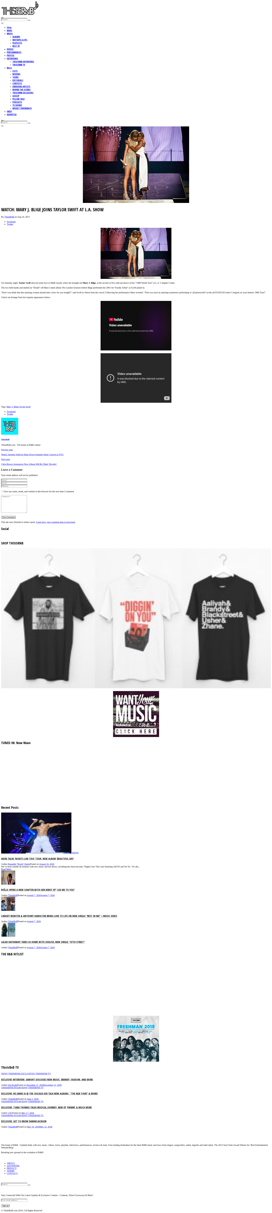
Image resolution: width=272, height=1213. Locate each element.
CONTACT (12, 1173)
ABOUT (11, 1163)
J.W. (10, 1113)
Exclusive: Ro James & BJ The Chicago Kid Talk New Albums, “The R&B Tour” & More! (49, 1093)
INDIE (9, 111)
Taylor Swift (24, 407)
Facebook (11, 221)
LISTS (15, 71)
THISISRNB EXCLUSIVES (22, 92)
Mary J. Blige (13, 407)
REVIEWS (16, 74)
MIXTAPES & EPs (19, 39)
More (9, 67)
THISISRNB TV (18, 64)
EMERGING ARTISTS (21, 86)
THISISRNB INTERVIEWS (23, 61)
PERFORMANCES (14, 52)
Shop (9, 27)
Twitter (10, 224)
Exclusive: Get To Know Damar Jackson (23, 1121)
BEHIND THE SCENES (21, 89)
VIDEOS (10, 49)
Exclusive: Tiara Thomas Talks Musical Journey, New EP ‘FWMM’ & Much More (46, 1107)
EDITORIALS (17, 80)
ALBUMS (16, 36)
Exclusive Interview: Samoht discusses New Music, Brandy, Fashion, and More (47, 1079)
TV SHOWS (17, 105)
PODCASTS (17, 102)
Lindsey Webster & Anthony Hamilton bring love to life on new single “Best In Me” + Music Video (59, 916)
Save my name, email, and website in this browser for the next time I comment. (39, 491)
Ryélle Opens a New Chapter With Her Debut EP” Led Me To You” (38, 889)
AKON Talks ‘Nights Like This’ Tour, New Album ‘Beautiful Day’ (37, 858)
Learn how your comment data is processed (55, 522)
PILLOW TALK (18, 99)
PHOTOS (10, 55)
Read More (6, 869)
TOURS (15, 77)
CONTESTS (17, 83)
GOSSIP (15, 95)
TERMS (10, 1171)
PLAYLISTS (17, 43)
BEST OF (16, 46)
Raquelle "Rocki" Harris (19, 864)
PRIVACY (12, 1168)
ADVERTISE (12, 114)
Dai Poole (12, 1085)
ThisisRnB (9, 217)
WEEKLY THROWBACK (22, 108)
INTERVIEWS (12, 58)
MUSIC (10, 33)
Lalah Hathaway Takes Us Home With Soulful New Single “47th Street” (43, 942)
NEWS (9, 30)
